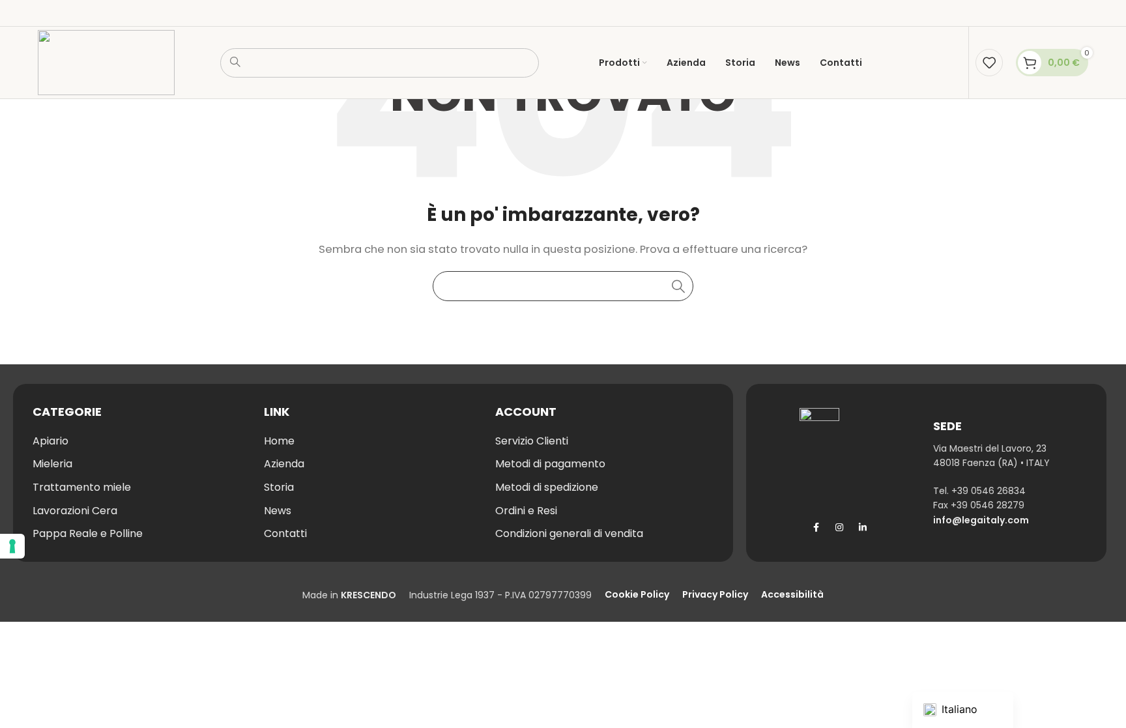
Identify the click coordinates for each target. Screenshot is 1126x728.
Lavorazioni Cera (75, 510)
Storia (279, 487)
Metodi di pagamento (550, 463)
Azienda (284, 463)
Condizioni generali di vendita (569, 533)
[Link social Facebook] (816, 527)
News (277, 510)
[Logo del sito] (106, 61)
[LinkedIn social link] (863, 527)
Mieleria (52, 463)
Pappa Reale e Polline (88, 533)
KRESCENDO (368, 595)
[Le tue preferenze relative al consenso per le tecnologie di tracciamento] (12, 546)
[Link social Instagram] (839, 527)
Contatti (285, 533)
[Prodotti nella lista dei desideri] (989, 63)
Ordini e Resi (526, 510)
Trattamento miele (82, 487)
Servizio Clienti (531, 440)
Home (279, 440)
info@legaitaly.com (981, 520)
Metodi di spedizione (546, 487)
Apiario (50, 440)
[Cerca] (678, 286)
